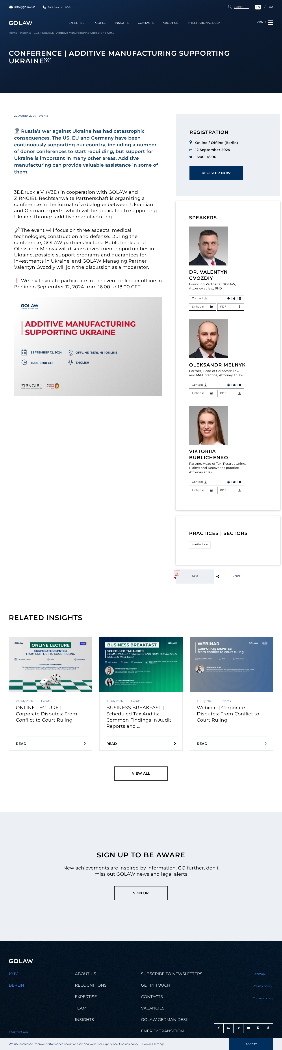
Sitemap (259, 974)
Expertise (76, 23)
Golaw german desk (165, 1019)
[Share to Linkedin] (224, 576)
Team (80, 1008)
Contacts (146, 23)
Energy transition (162, 1031)
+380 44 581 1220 (59, 7)
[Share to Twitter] (224, 576)
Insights (121, 23)
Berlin (16, 985)
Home (13, 33)
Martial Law (200, 544)
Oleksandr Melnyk (217, 365)
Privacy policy (262, 986)
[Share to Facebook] (224, 576)
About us (170, 23)
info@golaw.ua (24, 7)
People (100, 23)
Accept (251, 1044)
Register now (216, 173)
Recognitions (90, 985)
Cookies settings (153, 1044)
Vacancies (152, 1008)
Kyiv (13, 973)
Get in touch (155, 985)
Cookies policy (128, 1044)
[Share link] (224, 576)
